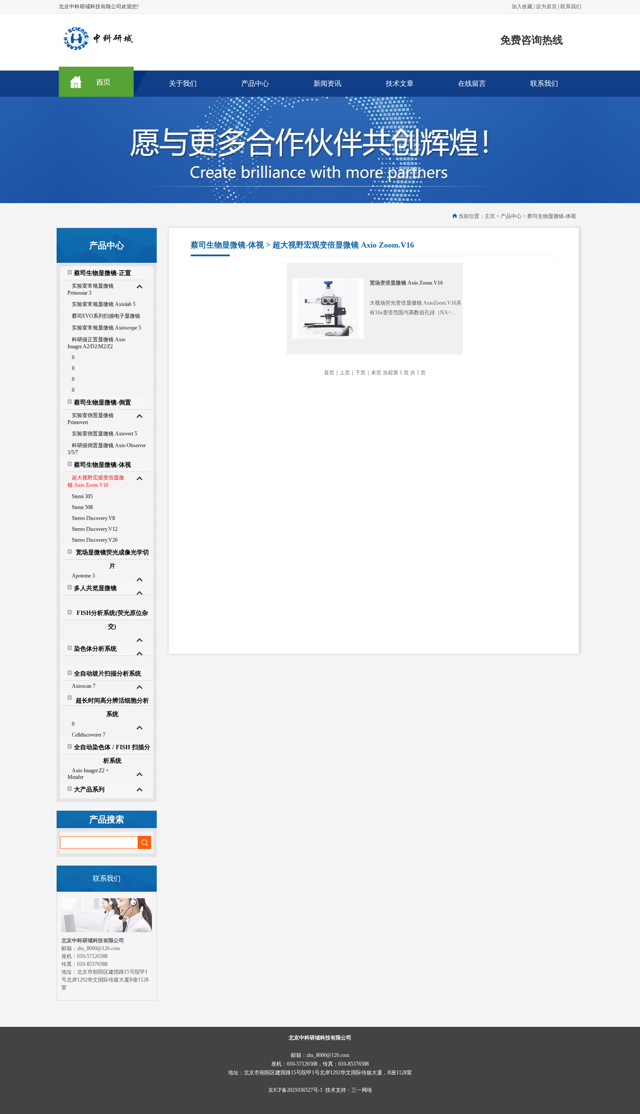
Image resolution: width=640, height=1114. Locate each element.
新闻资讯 (327, 83)
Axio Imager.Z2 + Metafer (88, 774)
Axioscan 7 (83, 686)
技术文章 (400, 83)
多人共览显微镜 (95, 588)
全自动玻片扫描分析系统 (107, 673)
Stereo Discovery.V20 (95, 540)
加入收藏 (522, 6)
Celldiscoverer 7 (88, 735)
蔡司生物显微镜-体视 (102, 465)
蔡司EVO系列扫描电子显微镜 (106, 316)
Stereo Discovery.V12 (95, 529)
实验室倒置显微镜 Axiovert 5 (104, 434)
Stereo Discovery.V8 (93, 518)
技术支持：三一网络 (348, 1090)
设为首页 (546, 6)
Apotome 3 (83, 576)
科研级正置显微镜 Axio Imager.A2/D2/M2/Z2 (96, 343)
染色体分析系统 (95, 648)
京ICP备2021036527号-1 (295, 1090)
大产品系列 (89, 789)
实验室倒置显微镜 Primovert (90, 418)
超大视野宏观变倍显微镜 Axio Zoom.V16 (95, 481)
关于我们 (183, 83)
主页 (490, 216)
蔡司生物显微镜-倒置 (102, 402)
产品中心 (255, 83)
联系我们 (570, 6)
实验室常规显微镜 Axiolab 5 (103, 304)
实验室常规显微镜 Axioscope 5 (106, 328)
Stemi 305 (82, 496)
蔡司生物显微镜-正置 (102, 273)
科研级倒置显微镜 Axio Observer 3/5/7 (106, 448)
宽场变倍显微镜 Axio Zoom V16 (406, 283)
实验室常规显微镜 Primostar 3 (90, 289)
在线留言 (472, 83)
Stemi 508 (82, 507)
